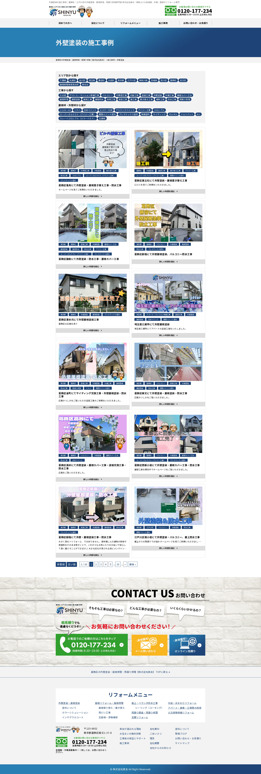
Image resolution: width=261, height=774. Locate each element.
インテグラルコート (73, 717)
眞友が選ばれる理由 (130, 729)
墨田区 (101, 80)
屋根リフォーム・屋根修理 (109, 703)
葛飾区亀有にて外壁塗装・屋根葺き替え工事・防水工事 (90, 185)
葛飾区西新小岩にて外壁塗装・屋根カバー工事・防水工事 (167, 465)
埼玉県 (92, 80)
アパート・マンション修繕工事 (84, 95)
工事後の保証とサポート (133, 738)
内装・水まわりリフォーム (182, 703)
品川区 (82, 80)
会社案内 (154, 729)
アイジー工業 (144, 110)
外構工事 (169, 95)
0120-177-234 (195, 10)
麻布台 (85, 84)
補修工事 (160, 99)
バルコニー (107, 95)
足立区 (183, 80)
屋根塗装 (76, 99)
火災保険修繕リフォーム (181, 712)
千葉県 (63, 80)
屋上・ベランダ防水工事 (145, 703)
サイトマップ (182, 743)
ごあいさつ (156, 733)
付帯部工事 (121, 95)
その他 (63, 95)
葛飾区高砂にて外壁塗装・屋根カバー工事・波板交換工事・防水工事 (93, 467)
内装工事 (134, 95)
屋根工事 (87, 99)
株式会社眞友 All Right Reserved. (132, 769)
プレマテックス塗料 (128, 114)
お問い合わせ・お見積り (195, 23)
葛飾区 (173, 80)
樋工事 (133, 99)
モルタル (173, 114)
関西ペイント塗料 (107, 114)
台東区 (72, 80)
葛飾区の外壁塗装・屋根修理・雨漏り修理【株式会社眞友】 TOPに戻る (130, 672)
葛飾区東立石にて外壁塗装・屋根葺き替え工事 (160, 180)
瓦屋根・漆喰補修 (108, 717)
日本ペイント (90, 110)
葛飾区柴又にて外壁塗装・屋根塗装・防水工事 (160, 393)
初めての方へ (65, 23)
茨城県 (154, 80)
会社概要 (154, 743)
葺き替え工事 (146, 99)
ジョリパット (187, 114)
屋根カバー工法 (184, 95)
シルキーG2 (65, 110)
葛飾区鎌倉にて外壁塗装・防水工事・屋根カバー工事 (89, 258)
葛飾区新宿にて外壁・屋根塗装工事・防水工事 (85, 537)
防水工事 (172, 99)
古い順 (72, 564)
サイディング (159, 114)
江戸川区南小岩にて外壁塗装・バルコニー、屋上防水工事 (167, 537)
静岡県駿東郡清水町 (69, 84)
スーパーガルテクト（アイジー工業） (78, 114)
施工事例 (163, 23)
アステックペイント (125, 110)
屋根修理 (64, 99)
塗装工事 (146, 95)
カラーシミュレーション (75, 712)
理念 (152, 738)
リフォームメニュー (130, 23)
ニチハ (77, 110)
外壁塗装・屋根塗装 (69, 703)
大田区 (111, 80)
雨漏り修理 (185, 99)
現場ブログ (181, 733)
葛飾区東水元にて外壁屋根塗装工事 (79, 319)
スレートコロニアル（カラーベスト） (78, 118)
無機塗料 (145, 114)
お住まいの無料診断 (130, 733)
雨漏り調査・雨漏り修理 (145, 712)
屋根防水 (99, 99)
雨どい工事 (105, 712)
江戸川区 (131, 80)
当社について (98, 23)
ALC (199, 114)
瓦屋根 (102, 118)
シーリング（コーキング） (149, 707)
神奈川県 (143, 80)
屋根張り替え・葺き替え (112, 707)
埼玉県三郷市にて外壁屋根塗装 (152, 324)
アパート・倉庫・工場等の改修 (184, 707)
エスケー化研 (106, 110)
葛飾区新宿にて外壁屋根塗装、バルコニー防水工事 (163, 254)
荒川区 (164, 80)
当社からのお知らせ (160, 748)
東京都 (121, 80)
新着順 (61, 564)
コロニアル (159, 110)
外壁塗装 (158, 95)
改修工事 (111, 99)
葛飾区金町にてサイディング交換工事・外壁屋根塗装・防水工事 (92, 395)
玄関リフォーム (140, 717)
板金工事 (123, 99)
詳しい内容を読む (92, 196)
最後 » (132, 564)
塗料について (69, 707)
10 (117, 564)
